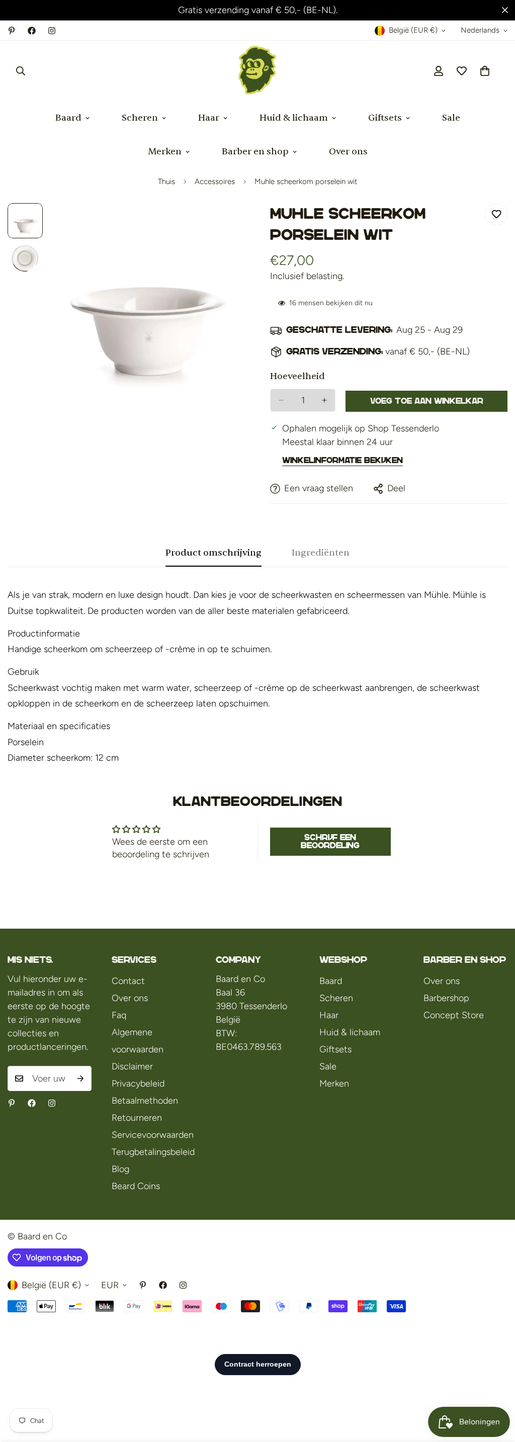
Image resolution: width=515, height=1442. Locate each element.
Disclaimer (132, 1066)
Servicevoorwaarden (153, 1134)
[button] (484, 70)
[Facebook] (32, 31)
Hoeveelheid (297, 376)
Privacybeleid (138, 1083)
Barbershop (446, 998)
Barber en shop (255, 151)
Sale (451, 118)
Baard (68, 118)
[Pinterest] (12, 31)
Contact (128, 980)
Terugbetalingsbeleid (153, 1151)
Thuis (166, 181)
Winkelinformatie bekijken (342, 460)
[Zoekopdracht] (21, 71)
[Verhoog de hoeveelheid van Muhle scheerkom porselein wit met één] (324, 400)
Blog (120, 1169)
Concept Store (453, 1015)
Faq (119, 1015)
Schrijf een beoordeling (330, 841)
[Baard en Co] (257, 71)
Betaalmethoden (145, 1100)
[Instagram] (52, 31)
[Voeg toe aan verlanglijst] (496, 214)
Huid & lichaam (294, 118)
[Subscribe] (80, 1078)
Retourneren (137, 1117)
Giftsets (385, 118)
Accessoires (215, 181)
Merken (165, 151)
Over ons (348, 151)
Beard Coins (136, 1186)
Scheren (140, 118)
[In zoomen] (223, 224)
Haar (208, 118)
